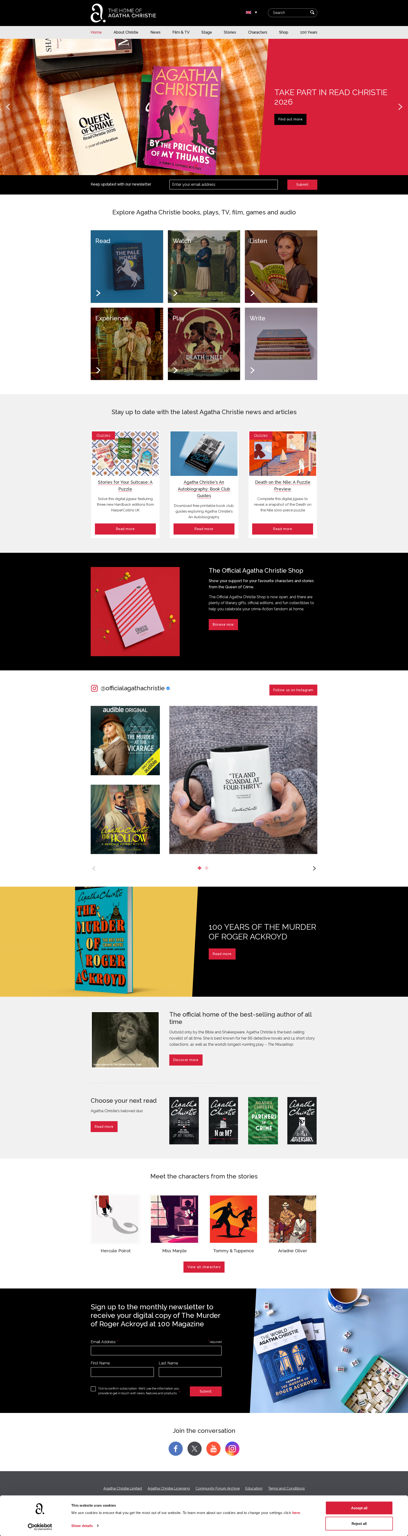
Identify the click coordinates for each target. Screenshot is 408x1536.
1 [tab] (189, 166)
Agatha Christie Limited (122, 1488)
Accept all (359, 1508)
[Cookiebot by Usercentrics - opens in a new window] (40, 1526)
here (296, 1513)
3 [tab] (204, 166)
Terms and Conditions (286, 1488)
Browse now (289, 119)
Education (254, 1488)
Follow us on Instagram (293, 690)
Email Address (103, 1342)
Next (400, 107)
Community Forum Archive (218, 1488)
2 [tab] (197, 166)
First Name (100, 1363)
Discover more (185, 1060)
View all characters (204, 1267)
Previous (8, 107)
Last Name (168, 1363)
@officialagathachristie (133, 688)
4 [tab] (211, 166)
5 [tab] (218, 166)
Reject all (359, 1523)
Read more (125, 529)
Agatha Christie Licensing (169, 1488)
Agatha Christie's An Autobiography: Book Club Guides (204, 489)
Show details (82, 1526)
